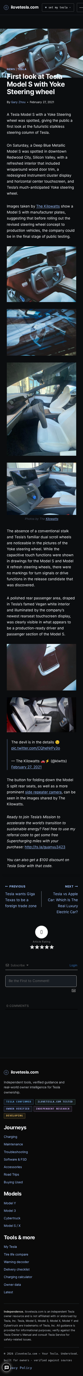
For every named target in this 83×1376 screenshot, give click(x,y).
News (11, 69)
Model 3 (10, 1211)
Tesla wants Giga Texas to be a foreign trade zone (21, 896)
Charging (10, 1137)
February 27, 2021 (26, 767)
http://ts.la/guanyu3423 (45, 847)
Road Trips (11, 1174)
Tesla (21, 69)
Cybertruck (12, 1218)
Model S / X (12, 1226)
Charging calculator (18, 1277)
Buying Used (13, 1182)
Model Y (10, 1203)
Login (73, 965)
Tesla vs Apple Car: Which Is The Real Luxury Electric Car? (63, 899)
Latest (8, 1292)
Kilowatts (52, 518)
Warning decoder (16, 1262)
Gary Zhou (18, 102)
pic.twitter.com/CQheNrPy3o (35, 748)
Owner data (12, 1285)
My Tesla (10, 1247)
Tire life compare (16, 1254)
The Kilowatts (48, 206)
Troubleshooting (16, 1152)
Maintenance (13, 1144)
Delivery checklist (17, 1269)
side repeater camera (43, 792)
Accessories (13, 1167)
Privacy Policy (18, 1368)
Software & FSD (15, 1159)
